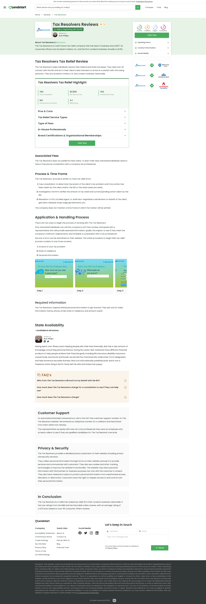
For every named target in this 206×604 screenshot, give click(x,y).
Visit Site (151, 35)
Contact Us (61, 537)
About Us (60, 533)
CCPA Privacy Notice (43, 537)
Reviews (47, 15)
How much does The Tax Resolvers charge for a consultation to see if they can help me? (77, 389)
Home (37, 15)
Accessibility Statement (45, 533)
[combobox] (85, 7)
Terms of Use (40, 551)
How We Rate (40, 544)
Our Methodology (42, 554)
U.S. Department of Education (87, 593)
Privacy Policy (40, 547)
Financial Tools (63, 547)
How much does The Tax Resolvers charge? (58, 397)
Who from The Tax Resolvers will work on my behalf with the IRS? (68, 380)
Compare (149, 7)
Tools (159, 7)
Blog (166, 7)
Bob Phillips (64, 36)
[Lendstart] (17, 7)
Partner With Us (63, 540)
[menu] (5, 7)
